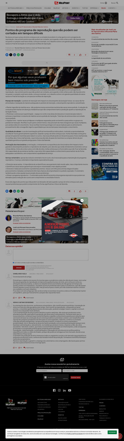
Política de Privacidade (74, 434)
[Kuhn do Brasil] (62, 220)
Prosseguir (112, 432)
